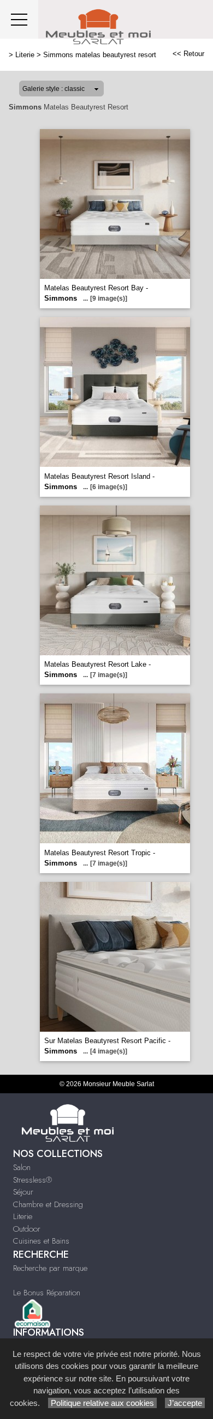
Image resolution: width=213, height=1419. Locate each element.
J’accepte (184, 1403)
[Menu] (19, 19)
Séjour (23, 1192)
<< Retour (188, 54)
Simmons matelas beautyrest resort (99, 55)
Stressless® (32, 1180)
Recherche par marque (50, 1268)
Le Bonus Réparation (46, 1293)
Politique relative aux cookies (102, 1403)
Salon (22, 1167)
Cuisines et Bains (41, 1241)
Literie (24, 55)
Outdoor (26, 1229)
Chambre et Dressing (48, 1204)
